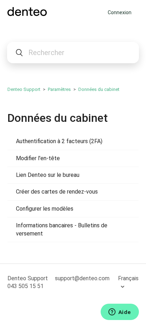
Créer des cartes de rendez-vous (57, 191)
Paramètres (59, 89)
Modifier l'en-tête (38, 158)
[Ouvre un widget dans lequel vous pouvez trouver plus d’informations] (119, 312)
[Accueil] (27, 14)
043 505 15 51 (25, 286)
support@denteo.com (82, 278)
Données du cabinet (98, 89)
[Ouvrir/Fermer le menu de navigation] (100, 12)
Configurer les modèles (44, 208)
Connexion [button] (119, 12)
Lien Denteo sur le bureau (47, 175)
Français (128, 278)
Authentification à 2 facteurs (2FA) (59, 141)
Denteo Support (23, 89)
